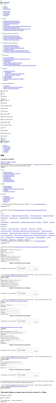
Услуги (5, 6)
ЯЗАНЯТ (6, 190)
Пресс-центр (7, 12)
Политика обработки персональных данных (16, 276)
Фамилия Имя (4, 249)
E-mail (3, 258)
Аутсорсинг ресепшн (9, 49)
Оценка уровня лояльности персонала (13, 62)
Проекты (6, 7)
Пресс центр (7, 200)
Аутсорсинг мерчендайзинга (11, 45)
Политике (36, 164)
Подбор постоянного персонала (11, 21)
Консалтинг (6, 25)
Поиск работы (7, 9)
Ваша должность (5, 333)
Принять (3, 167)
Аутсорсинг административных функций (14, 48)
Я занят (5, 80)
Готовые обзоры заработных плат (12, 27)
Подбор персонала (8, 172)
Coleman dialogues (8, 77)
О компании (7, 14)
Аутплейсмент (7, 61)
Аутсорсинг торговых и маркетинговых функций (16, 50)
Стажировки (8, 72)
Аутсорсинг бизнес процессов (11, 23)
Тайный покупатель (8, 60)
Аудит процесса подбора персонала (12, 37)
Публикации (7, 146)
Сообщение (4, 261)
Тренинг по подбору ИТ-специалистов (13, 38)
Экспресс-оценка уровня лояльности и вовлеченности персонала (20, 65)
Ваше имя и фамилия (6, 305)
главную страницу (11, 162)
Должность (4, 256)
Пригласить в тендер (9, 197)
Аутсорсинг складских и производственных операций (17, 26)
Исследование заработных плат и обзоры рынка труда (17, 29)
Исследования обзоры (9, 181)
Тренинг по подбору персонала (11, 39)
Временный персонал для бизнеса (12, 22)
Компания (3, 251)
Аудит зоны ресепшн (9, 57)
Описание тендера (5, 340)
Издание (3, 281)
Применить (3, 138)
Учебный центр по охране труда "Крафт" (14, 30)
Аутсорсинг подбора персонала (11, 46)
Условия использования (31, 210)
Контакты (6, 15)
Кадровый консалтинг (9, 176)
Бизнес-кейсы (7, 11)
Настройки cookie (42, 210)
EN (47, 247)
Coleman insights (7, 76)
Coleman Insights (8, 186)
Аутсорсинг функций (9, 174)
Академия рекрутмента (9, 71)
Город (2, 253)
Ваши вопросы (4, 314)
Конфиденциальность (20, 210)
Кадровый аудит (8, 178)
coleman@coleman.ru (41, 204)
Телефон (3, 259)
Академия (6, 150)
